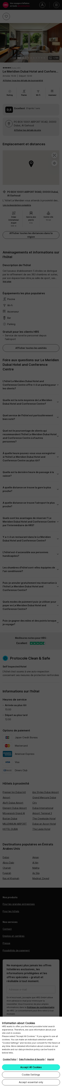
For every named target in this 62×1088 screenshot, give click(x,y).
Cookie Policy (9, 1059)
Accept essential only (31, 1082)
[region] (31, 1052)
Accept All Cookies (31, 1067)
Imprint (50, 1059)
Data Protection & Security (32, 1059)
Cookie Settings (31, 1074)
